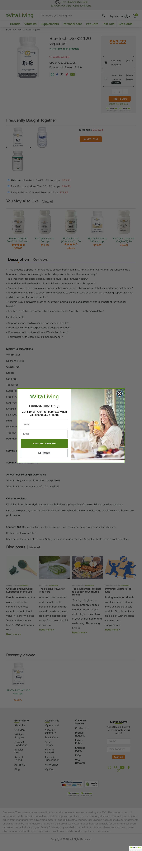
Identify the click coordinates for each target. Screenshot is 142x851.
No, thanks (44, 452)
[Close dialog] (119, 393)
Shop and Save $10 (44, 443)
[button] (135, 848)
